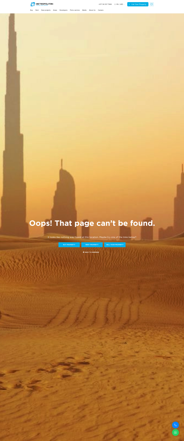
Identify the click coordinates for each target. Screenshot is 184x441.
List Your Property (139, 4)
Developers (63, 10)
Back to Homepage (92, 252)
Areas (55, 10)
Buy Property (69, 244)
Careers (100, 10)
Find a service (75, 10)
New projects (45, 10)
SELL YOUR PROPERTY (115, 244)
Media (84, 10)
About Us (92, 10)
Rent (37, 10)
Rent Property (92, 244)
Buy (31, 10)
